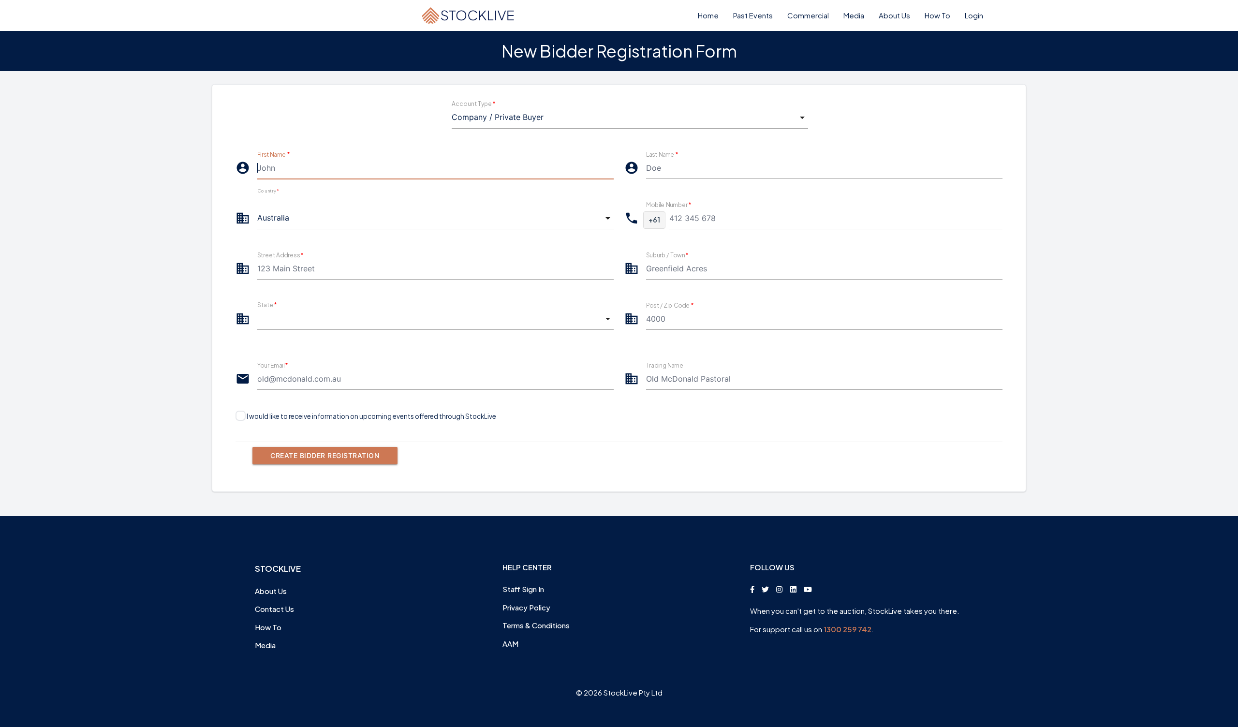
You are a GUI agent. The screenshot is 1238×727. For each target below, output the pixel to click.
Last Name (662, 154)
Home (708, 15)
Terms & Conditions (536, 625)
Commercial (808, 15)
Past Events (753, 15)
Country (268, 191)
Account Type (473, 103)
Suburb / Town (667, 254)
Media (853, 15)
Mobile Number (669, 204)
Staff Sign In (523, 588)
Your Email (272, 365)
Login (974, 15)
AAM (510, 643)
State (267, 305)
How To (937, 15)
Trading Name (664, 365)
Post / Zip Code (669, 305)
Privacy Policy (526, 607)
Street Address (280, 254)
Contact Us (274, 608)
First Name (273, 154)
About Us (894, 15)
